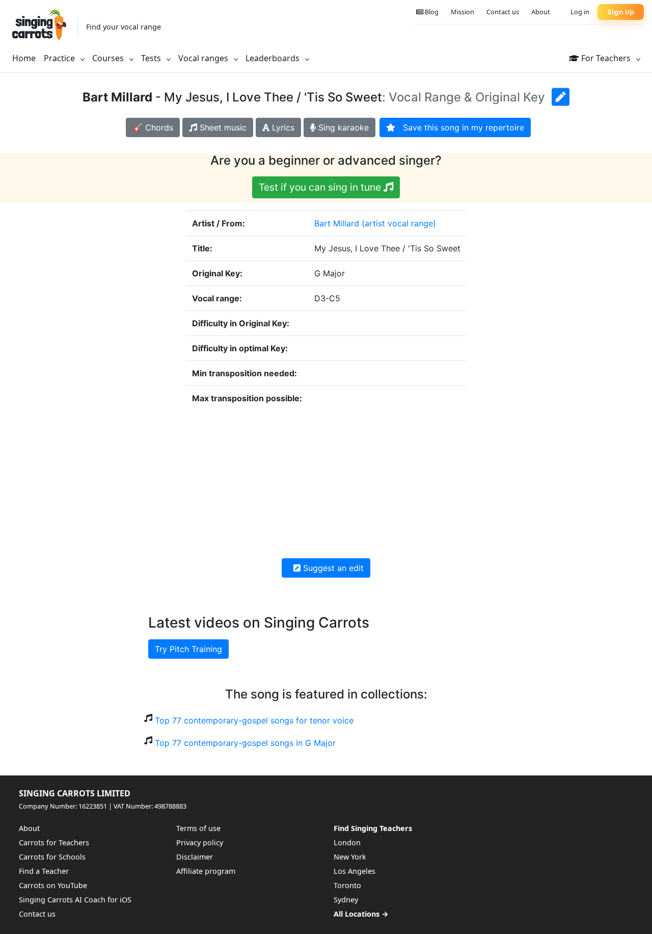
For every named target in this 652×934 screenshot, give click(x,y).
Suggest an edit (332, 568)
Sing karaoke (342, 127)
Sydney (346, 899)
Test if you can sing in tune (321, 187)
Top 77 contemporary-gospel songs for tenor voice (254, 720)
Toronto (347, 885)
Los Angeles (354, 871)
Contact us (502, 11)
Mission (462, 11)
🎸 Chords (152, 127)
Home (24, 58)
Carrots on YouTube (53, 885)
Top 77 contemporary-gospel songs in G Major (245, 743)
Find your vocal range (123, 27)
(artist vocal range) (399, 223)
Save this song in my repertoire (459, 127)
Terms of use (198, 828)
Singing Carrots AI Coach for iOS (75, 899)
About (540, 11)
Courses (109, 58)
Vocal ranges (204, 58)
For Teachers (606, 58)
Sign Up (620, 12)
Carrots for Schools (52, 857)
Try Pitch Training (188, 649)
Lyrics (281, 127)
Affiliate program (205, 871)
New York (350, 857)
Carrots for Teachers (54, 842)
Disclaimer (194, 857)
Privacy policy (199, 842)
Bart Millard (336, 223)
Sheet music (222, 127)
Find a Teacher (44, 871)
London (347, 842)
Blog (431, 11)
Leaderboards (274, 58)
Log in (579, 11)
